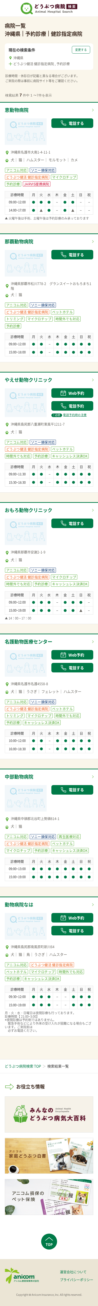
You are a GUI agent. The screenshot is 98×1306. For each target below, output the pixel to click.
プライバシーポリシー (76, 1279)
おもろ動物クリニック (28, 510)
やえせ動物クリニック (28, 379)
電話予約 (76, 406)
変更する (81, 50)
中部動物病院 (19, 776)
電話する (76, 123)
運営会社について (73, 1271)
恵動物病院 (17, 109)
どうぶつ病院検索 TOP (23, 1066)
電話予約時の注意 (70, 415)
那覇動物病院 (19, 241)
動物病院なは (19, 904)
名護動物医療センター (28, 641)
